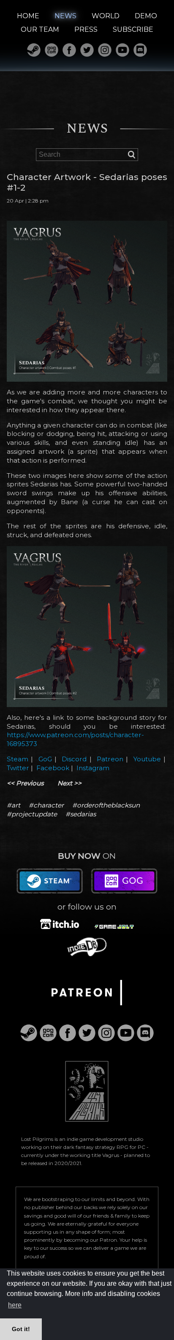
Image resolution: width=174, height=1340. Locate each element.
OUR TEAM (40, 29)
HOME (28, 16)
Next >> (69, 783)
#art (13, 805)
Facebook (52, 768)
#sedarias (80, 814)
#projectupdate (32, 814)
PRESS (86, 29)
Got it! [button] (21, 1329)
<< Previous (25, 783)
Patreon (110, 759)
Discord (74, 759)
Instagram (92, 768)
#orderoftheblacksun (106, 805)
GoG (45, 759)
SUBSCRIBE (133, 29)
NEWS (65, 16)
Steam (17, 759)
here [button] (15, 1305)
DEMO (146, 16)
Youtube (147, 759)
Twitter (18, 768)
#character (46, 805)
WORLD (106, 16)
